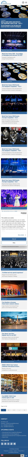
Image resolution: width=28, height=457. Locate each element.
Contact (11, 450)
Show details (21, 235)
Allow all (14, 239)
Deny (14, 242)
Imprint (15, 450)
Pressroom (6, 450)
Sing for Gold (5, 437)
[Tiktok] (11, 444)
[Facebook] (8, 444)
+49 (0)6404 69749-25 (8, 425)
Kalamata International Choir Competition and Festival (14, 435)
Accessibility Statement (13, 452)
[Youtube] (14, 444)
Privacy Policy (21, 450)
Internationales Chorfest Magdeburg (10, 434)
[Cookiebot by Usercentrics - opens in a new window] (21, 213)
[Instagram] (5, 444)
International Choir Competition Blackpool (12, 432)
